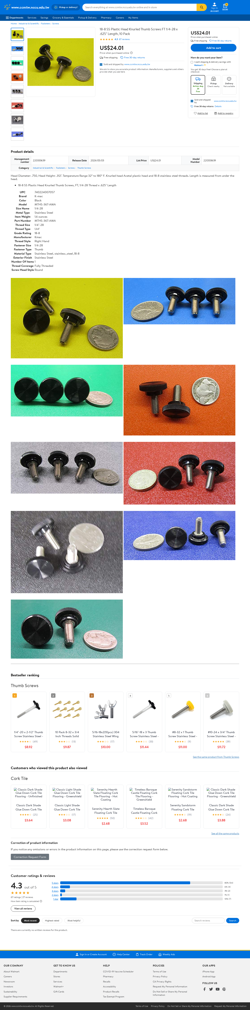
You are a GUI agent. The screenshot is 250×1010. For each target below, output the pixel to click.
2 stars (55, 895)
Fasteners (45, 23)
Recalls (106, 981)
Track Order (146, 954)
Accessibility (109, 986)
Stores (56, 976)
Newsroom (9, 981)
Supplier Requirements (15, 996)
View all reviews (23, 908)
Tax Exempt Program (113, 996)
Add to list (202, 113)
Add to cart (213, 48)
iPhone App (208, 971)
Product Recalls (111, 991)
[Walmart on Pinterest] (224, 989)
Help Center (123, 954)
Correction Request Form (30, 857)
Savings (44, 17)
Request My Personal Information (170, 986)
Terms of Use (159, 971)
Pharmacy (106, 17)
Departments (16, 17)
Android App (208, 976)
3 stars (55, 891)
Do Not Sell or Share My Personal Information (189, 1006)
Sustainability (10, 991)
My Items (133, 17)
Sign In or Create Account (93, 954)
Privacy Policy (160, 976)
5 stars (55, 883)
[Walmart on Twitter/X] (211, 989)
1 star (55, 899)
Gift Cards (58, 991)
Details (218, 106)
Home (14, 23)
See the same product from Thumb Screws (216, 757)
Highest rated (52, 920)
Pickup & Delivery (87, 17)
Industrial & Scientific (29, 23)
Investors (8, 986)
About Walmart (11, 971)
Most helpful (74, 920)
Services (32, 17)
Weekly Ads (169, 954)
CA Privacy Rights (162, 981)
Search (232, 920)
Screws (55, 23)
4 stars (55, 887)
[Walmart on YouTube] (218, 989)
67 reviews (124, 39)
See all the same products (225, 833)
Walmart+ (58, 986)
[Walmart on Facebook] (204, 989)
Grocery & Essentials (63, 17)
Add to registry (225, 113)
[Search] (202, 7)
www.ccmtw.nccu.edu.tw (137, 64)
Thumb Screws (84, 167)
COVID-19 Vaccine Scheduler (118, 971)
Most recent (30, 920)
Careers (120, 17)
